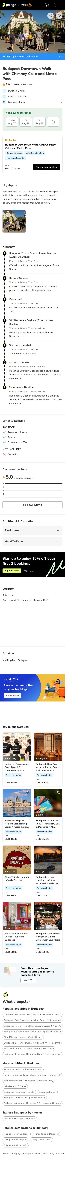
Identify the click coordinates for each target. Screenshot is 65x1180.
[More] (33, 478)
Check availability (46, 167)
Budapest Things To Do (35, 1153)
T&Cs (60, 56)
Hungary (16, 1153)
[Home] (17, 5)
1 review (15, 84)
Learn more (12, 695)
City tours (55, 1153)
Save (26, 980)
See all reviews (32, 505)
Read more (15, 378)
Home (5, 1153)
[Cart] (47, 5)
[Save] (28, 736)
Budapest (28, 84)
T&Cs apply (29, 571)
